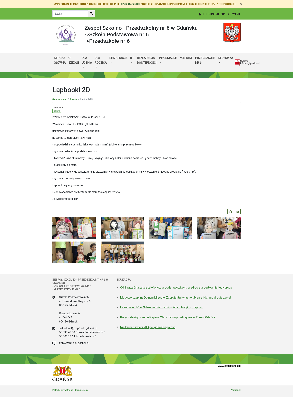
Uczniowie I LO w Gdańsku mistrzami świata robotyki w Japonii (161, 307)
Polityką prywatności (130, 4)
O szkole (73, 60)
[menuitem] (73, 62)
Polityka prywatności (62, 390)
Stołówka (225, 58)
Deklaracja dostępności (146, 60)
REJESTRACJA (210, 14)
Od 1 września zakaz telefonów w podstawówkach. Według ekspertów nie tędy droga (176, 287)
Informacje (168, 58)
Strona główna (60, 60)
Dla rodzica (101, 60)
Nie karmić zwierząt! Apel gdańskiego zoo (147, 327)
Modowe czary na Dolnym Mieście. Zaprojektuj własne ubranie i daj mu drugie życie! (175, 297)
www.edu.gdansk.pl (229, 365)
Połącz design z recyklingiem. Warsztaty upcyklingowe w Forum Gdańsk (167, 317)
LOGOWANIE (233, 14)
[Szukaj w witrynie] (91, 13)
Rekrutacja (118, 58)
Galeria (73, 99)
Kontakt (186, 58)
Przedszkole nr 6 (205, 60)
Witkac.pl (236, 390)
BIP (132, 58)
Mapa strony (81, 390)
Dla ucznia (87, 60)
